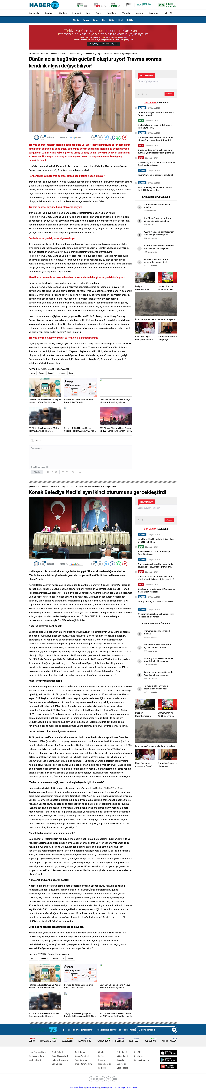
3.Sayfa (76, 20)
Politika (130, 20)
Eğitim (111, 20)
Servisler (49, 13)
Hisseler (119, 1040)
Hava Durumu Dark (37, 1052)
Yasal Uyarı (133, 1088)
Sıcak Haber (122, 1067)
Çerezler (103, 1088)
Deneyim (51, 373)
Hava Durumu (84, 1040)
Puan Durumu (103, 1040)
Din (103, 20)
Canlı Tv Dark (57, 1052)
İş (63, 958)
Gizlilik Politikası (92, 1088)
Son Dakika (34, 13)
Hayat (120, 20)
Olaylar (62, 373)
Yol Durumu (150, 1040)
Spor (88, 13)
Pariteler (134, 1040)
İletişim (82, 1088)
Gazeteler (153, 13)
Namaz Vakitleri (48, 1040)
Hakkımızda (73, 1088)
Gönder (37, 472)
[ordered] (63, 472)
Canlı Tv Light (35, 1060)
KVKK (110, 1088)
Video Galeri (122, 1056)
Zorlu (71, 373)
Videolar (126, 13)
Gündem (63, 13)
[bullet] (67, 472)
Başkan (33, 958)
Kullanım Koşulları (121, 1088)
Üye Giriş (138, 1052)
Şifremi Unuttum (141, 1060)
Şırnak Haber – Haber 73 (38, 53)
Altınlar (101, 1052)
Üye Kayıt (138, 1056)
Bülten (95, 20)
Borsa (32, 1040)
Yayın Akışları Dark (60, 1056)
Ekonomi (76, 13)
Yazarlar (139, 13)
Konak (70, 958)
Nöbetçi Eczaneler (60, 1060)
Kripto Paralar (169, 1040)
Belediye (44, 958)
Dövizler (101, 1056)
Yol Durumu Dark (36, 1056)
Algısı (33, 373)
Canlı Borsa (80, 1052)
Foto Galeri (112, 13)
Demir (41, 373)
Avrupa (86, 20)
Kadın (98, 13)
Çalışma (55, 958)
